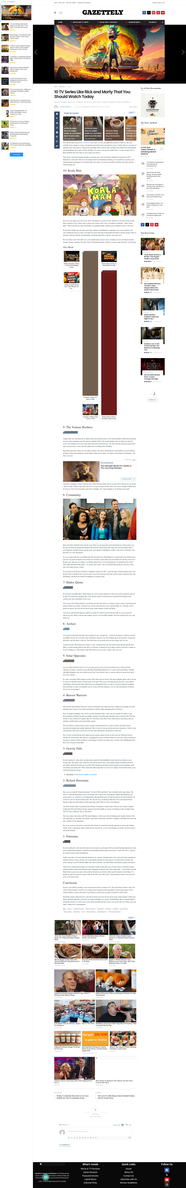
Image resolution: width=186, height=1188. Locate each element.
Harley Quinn (67, 911)
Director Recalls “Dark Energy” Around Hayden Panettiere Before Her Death (154, 175)
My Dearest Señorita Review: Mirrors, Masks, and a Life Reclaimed (19, 69)
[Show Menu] (55, 12)
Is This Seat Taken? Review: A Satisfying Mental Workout (148, 150)
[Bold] (69, 1138)
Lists (83, 911)
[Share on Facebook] (57, 114)
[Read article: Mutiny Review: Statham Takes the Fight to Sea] (153, 306)
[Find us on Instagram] (153, 12)
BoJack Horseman (79, 909)
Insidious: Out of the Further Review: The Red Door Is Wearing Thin (152, 347)
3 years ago (77, 107)
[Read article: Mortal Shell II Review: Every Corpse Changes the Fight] (153, 366)
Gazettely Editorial (65, 107)
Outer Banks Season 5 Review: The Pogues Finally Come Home (152, 257)
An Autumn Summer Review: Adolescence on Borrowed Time (19, 123)
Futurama (115, 909)
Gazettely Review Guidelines (84, 2)
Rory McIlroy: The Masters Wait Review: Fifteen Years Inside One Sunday (20, 36)
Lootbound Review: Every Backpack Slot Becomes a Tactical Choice (19, 80)
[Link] (90, 1138)
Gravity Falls (124, 909)
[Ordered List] (79, 1138)
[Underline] (74, 1138)
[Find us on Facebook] (144, 12)
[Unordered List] (82, 1138)
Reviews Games (148, 372)
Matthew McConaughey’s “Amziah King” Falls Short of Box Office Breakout (155, 186)
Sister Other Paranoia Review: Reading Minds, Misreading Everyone (20, 134)
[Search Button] (162, 22)
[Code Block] (88, 1138)
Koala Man (77, 911)
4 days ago (158, 321)
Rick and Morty (85, 143)
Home (55, 2)
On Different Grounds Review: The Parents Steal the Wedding (20, 144)
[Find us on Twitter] (149, 12)
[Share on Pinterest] (57, 123)
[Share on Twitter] (57, 118)
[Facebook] (166, 1170)
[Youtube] (166, 1179)
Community (100, 909)
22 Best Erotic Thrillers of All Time (85, 774)
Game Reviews (134, 22)
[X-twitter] (166, 1175)
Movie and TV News (80, 22)
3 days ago (158, 292)
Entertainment (62, 86)
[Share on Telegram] (57, 132)
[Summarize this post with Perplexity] (57, 141)
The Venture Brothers (115, 911)
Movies (146, 281)
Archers (69, 909)
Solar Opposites (102, 911)
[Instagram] (166, 1184)
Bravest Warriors (90, 909)
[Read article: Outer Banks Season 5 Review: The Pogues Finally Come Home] (153, 246)
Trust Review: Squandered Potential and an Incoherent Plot (155, 164)
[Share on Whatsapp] (57, 127)
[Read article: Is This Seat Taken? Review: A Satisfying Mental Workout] (153, 136)
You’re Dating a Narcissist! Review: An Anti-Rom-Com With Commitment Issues (19, 25)
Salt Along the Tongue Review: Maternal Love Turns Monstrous (20, 101)
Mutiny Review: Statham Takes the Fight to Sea (151, 317)
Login (129, 1125)
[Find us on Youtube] (163, 12)
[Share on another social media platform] (57, 146)
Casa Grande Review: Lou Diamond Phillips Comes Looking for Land (18, 112)
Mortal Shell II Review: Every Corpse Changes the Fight (152, 377)
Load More (16, 154)
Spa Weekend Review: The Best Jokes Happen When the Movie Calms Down (152, 287)
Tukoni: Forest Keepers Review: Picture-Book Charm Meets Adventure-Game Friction (20, 47)
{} (93, 1137)
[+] (96, 1137)
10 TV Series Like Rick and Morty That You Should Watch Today (15, 14)
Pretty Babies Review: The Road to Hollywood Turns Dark (155, 205)
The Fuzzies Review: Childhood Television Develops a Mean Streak (20, 91)
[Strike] (77, 1138)
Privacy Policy (61, 2)
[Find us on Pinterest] (158, 12)
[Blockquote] (85, 1138)
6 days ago (158, 381)
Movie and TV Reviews (108, 22)
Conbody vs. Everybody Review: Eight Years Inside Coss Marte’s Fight (20, 58)
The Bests (153, 22)
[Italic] (71, 1138)
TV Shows (68, 86)
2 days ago (158, 261)
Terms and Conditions (71, 2)
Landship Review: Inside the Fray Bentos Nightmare (155, 214)
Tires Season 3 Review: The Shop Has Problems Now (155, 196)
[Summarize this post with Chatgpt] (57, 137)
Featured (108, 909)
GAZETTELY (102, 13)
